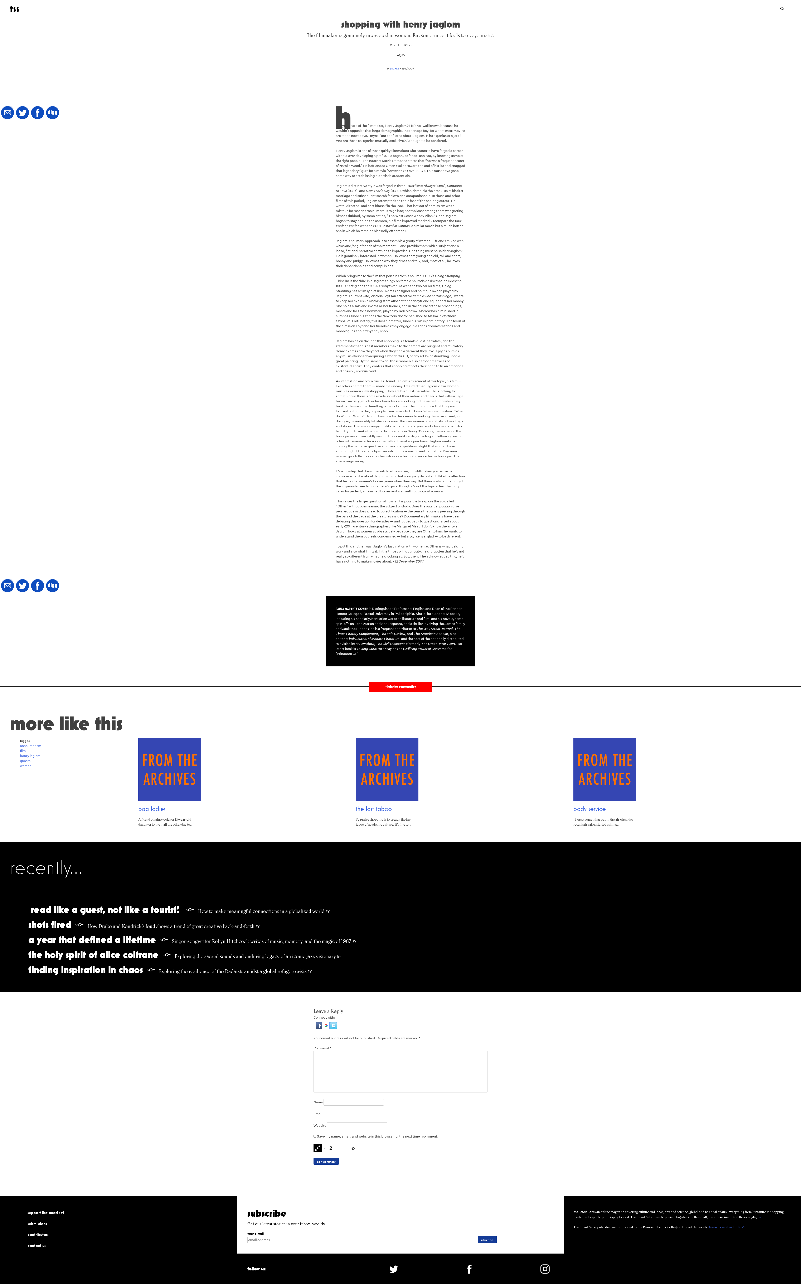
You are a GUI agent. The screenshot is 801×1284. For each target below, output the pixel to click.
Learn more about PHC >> (727, 1227)
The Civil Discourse (391, 644)
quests (25, 761)
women (25, 766)
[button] (319, 1028)
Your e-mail (255, 1234)
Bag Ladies (152, 809)
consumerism (30, 746)
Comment (322, 1048)
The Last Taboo (374, 809)
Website (320, 1126)
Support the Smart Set (46, 1212)
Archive (394, 68)
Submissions (37, 1223)
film (23, 751)
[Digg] (52, 113)
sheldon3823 (403, 45)
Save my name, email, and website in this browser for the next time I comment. (377, 1136)
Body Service (589, 809)
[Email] (7, 113)
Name (318, 1102)
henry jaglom (30, 756)
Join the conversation (400, 687)
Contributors (38, 1234)
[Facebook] (37, 113)
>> (759, 1217)
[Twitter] (22, 113)
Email (318, 1114)
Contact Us (37, 1245)
